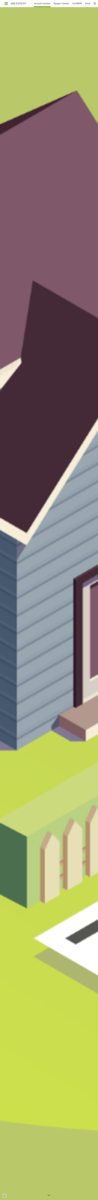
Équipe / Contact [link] (61, 3)
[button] (95, 4)
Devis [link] (87, 3)
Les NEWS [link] (77, 3)
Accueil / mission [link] (42, 3)
